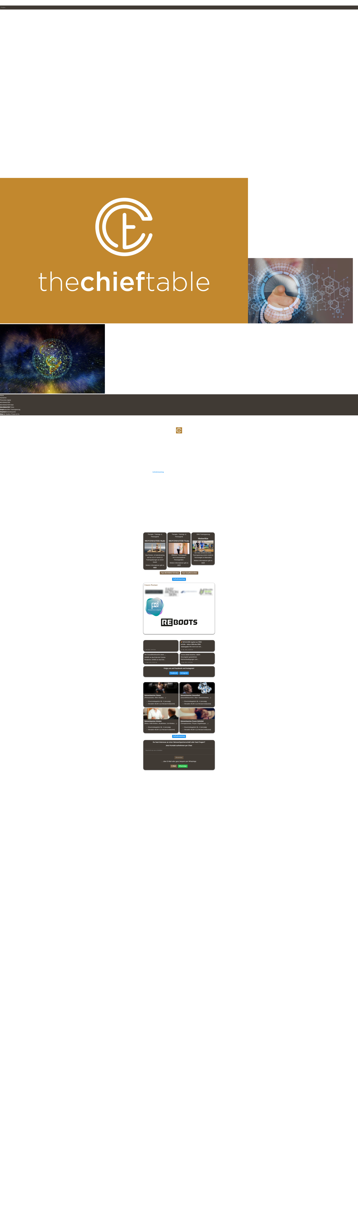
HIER (179, 565)
